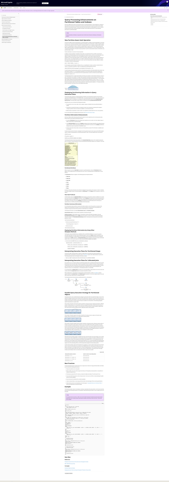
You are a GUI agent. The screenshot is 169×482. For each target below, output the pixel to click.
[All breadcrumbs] (65, 14)
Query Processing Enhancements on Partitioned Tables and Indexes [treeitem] (9, 37)
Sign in (167, 7)
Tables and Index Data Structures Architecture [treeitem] (8, 23)
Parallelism (96, 272)
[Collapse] (18, 13)
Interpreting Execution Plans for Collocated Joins (158, 20)
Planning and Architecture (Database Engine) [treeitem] (8, 17)
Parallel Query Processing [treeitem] (6, 33)
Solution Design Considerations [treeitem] (6, 42)
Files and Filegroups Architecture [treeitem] (7, 20)
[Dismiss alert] (167, 1)
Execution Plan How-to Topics (90, 112)
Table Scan (85, 254)
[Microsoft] (1, 7)
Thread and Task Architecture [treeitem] (6, 40)
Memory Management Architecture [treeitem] (7, 39)
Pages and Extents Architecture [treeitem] (6, 18)
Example (152, 23)
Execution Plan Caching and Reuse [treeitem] (7, 31)
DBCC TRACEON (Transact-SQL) (70, 463)
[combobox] (10, 15)
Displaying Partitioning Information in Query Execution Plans (159, 17)
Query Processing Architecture (85, 14)
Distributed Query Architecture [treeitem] (7, 34)
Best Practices (153, 22)
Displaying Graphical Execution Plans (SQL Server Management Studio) (76, 461)
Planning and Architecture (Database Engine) (73, 14)
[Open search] (165, 8)
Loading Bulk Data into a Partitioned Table (94, 383)
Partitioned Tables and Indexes (70, 468)
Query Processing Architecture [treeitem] (6, 26)
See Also (152, 24)
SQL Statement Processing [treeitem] (6, 28)
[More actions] (103, 14)
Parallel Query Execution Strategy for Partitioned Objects (159, 21)
